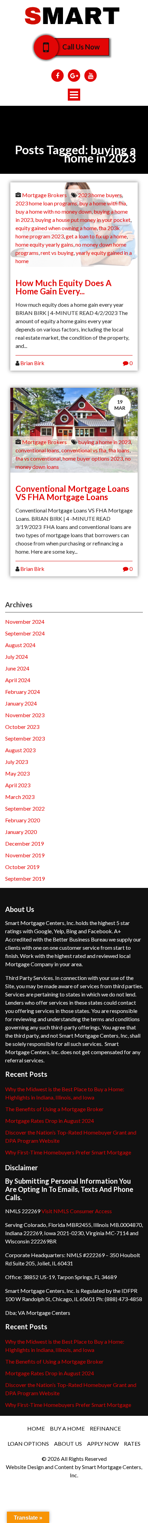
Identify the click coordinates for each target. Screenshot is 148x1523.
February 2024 (22, 691)
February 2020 (22, 820)
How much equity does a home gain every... (63, 287)
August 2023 (20, 750)
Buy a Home (67, 1428)
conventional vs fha (83, 450)
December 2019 (24, 843)
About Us (68, 1443)
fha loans (118, 450)
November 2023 (24, 715)
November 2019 (24, 855)
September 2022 (25, 808)
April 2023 (17, 785)
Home (36, 1428)
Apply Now (103, 1443)
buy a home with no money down (53, 211)
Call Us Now (81, 47)
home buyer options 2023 (93, 458)
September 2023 (25, 738)
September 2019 (25, 878)
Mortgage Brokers (44, 195)
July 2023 (16, 761)
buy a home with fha (102, 203)
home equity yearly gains (44, 244)
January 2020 (21, 831)
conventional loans (37, 450)
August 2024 (20, 645)
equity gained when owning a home (56, 228)
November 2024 (24, 621)
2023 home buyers (100, 195)
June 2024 (17, 668)
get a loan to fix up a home (96, 236)
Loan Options (28, 1443)
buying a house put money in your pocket (82, 219)
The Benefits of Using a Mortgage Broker (54, 1109)
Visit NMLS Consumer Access (76, 1211)
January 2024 (21, 703)
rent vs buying (57, 252)
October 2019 (22, 867)
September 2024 (25, 633)
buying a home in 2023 (104, 442)
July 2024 (16, 656)
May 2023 (17, 773)
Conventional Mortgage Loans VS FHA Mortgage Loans (72, 493)
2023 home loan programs (46, 203)
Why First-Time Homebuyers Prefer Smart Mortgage (68, 1152)
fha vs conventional (38, 458)
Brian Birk (32, 363)
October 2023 (22, 726)
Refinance (105, 1428)
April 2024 (17, 680)
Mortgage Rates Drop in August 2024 (49, 1120)
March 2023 (19, 796)
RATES (132, 1443)
